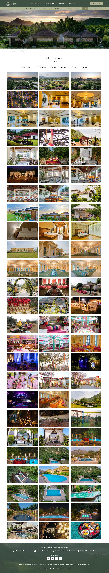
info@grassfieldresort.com (43, 550)
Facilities (79, 8)
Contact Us (72, 3)
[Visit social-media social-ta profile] (48, 558)
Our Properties (35, 3)
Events (73, 67)
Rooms (40, 8)
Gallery (85, 8)
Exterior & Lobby (40, 67)
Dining (51, 8)
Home (8, 51)
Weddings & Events (49, 3)
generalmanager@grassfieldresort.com (65, 550)
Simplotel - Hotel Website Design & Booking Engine (57, 569)
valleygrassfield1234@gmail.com (23, 550)
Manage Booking (86, 564)
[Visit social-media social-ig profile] (56, 558)
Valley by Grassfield (30, 8)
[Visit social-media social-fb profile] (52, 558)
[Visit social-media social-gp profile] (60, 558)
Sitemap (41, 569)
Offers (45, 8)
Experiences (62, 3)
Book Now (96, 4)
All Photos (26, 67)
